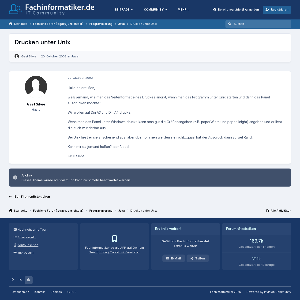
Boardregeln (27, 237)
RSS (73, 292)
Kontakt (39, 292)
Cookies (56, 292)
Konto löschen (28, 245)
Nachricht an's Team (33, 229)
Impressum (26, 252)
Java (75, 56)
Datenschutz (20, 292)
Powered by (269, 292)
